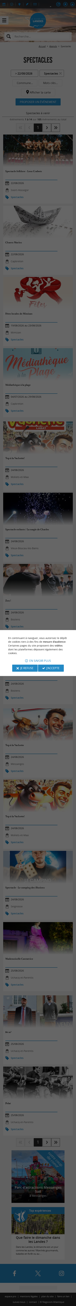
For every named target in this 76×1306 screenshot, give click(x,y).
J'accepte (53, 668)
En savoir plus (40, 661)
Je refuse (26, 668)
